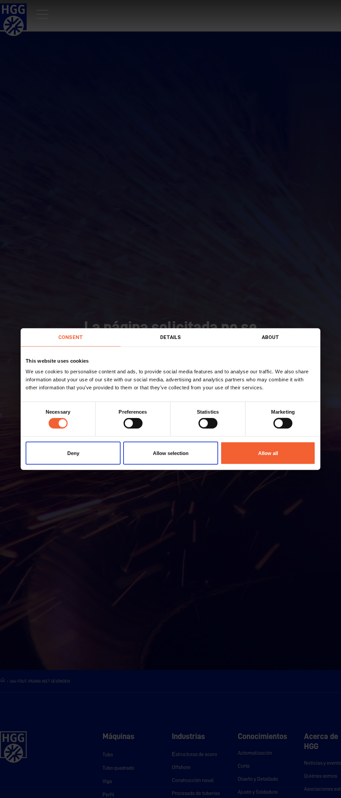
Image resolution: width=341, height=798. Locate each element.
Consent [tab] (70, 337)
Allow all (268, 453)
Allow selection (170, 453)
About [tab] (270, 337)
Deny (73, 453)
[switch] (133, 423)
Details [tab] (170, 337)
